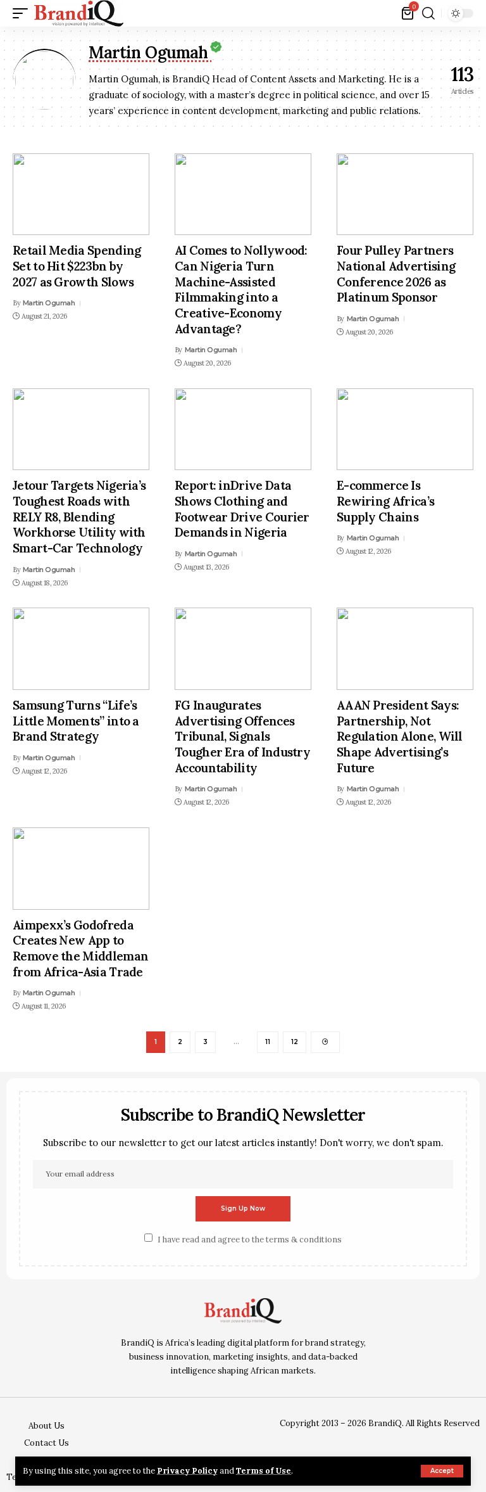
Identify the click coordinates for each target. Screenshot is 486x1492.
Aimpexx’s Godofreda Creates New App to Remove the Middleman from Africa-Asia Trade (80, 948)
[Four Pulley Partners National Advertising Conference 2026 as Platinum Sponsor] (405, 194)
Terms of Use (263, 1470)
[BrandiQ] (78, 13)
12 (294, 1042)
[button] (442, 1471)
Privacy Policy (187, 1470)
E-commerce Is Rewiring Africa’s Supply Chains (385, 501)
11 (267, 1042)
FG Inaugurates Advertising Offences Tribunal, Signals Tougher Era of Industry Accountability (242, 736)
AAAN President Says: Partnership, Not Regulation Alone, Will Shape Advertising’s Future (400, 736)
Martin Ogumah (49, 302)
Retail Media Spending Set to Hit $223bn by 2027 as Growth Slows (77, 266)
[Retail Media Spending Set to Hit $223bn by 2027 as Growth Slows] (81, 194)
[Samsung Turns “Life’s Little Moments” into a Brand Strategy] (81, 649)
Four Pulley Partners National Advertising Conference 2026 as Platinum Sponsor (396, 274)
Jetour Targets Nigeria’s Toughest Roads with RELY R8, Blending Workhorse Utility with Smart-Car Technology (79, 517)
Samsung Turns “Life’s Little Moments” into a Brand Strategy (76, 721)
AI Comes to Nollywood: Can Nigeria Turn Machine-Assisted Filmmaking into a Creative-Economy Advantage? (241, 289)
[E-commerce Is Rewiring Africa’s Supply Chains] (405, 429)
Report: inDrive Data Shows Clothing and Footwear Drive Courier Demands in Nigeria (242, 509)
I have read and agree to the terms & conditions (250, 1239)
